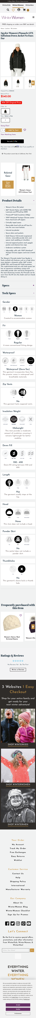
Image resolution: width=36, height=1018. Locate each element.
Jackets (7, 28)
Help (18, 877)
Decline (18, 1009)
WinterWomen (18, 5)
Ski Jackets (14, 28)
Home (2, 28)
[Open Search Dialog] (8, 10)
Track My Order (18, 848)
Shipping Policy (18, 881)
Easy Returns (18, 856)
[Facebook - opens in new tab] (7, 924)
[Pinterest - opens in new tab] (23, 924)
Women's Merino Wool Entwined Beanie (12, 638)
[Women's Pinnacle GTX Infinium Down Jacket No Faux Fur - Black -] (6, 82)
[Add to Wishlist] (25, 130)
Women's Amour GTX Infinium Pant (25, 191)
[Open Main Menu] (30, 17)
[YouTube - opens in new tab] (29, 924)
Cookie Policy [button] (14, 997)
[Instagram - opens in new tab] (18, 924)
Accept (18, 1005)
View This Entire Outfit (8, 185)
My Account (18, 844)
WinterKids (6, 5)
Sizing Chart (5, 126)
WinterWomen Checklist (18, 911)
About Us (18, 903)
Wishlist (18, 860)
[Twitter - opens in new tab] (13, 924)
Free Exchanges (18, 852)
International (18, 885)
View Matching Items (8, 134)
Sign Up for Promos (18, 914)
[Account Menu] (18, 10)
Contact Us (18, 873)
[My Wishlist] (13, 10)
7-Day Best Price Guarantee (18, 1)
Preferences (18, 1013)
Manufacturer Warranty (18, 889)
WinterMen (29, 5)
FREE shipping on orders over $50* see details (18, 24)
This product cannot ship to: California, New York (17, 153)
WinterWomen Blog (18, 907)
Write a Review (18, 669)
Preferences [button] (26, 999)
